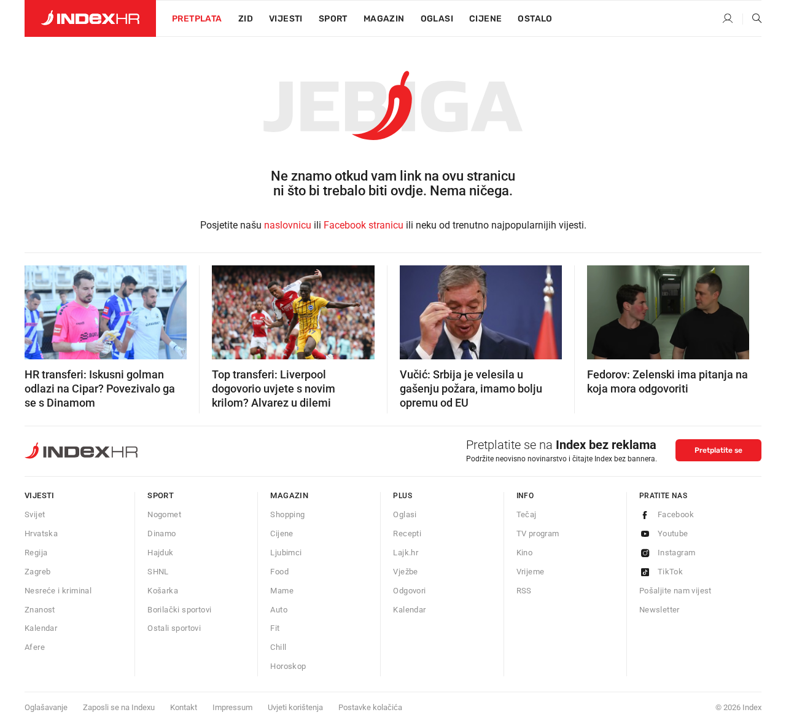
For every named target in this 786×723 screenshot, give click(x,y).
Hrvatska (41, 533)
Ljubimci (286, 552)
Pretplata (197, 19)
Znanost (40, 609)
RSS (524, 590)
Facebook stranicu (363, 225)
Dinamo (161, 533)
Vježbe (405, 571)
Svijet (35, 514)
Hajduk (160, 552)
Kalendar (41, 628)
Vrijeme (530, 571)
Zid (245, 19)
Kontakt (183, 707)
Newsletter (659, 609)
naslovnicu (287, 225)
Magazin (289, 495)
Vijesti (286, 19)
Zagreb (37, 571)
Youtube (673, 533)
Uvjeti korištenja (295, 707)
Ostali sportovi (174, 628)
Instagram (677, 552)
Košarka (162, 590)
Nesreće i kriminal (58, 590)
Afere (35, 647)
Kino (524, 552)
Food (279, 571)
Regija (36, 552)
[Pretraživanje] (752, 19)
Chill (278, 647)
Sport (333, 19)
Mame (282, 590)
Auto (278, 609)
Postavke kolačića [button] (370, 707)
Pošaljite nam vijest (675, 590)
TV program (537, 533)
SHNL (158, 571)
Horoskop (288, 666)
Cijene (485, 19)
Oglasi (437, 19)
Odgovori (409, 590)
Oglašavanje (46, 707)
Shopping (287, 514)
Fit (274, 628)
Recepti (407, 533)
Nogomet (164, 514)
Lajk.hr (405, 552)
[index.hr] (90, 18)
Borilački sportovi (179, 609)
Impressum (232, 707)
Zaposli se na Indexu (119, 707)
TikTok (670, 571)
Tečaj (526, 514)
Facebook (676, 514)
